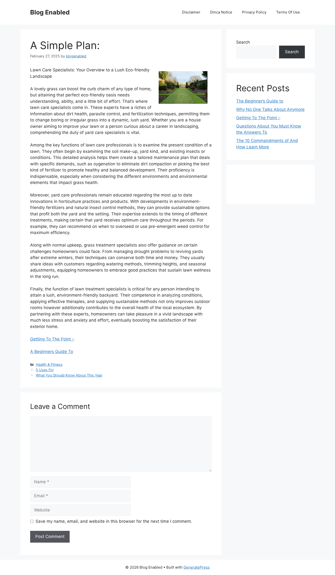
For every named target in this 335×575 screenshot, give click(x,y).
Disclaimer (191, 12)
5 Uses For (45, 370)
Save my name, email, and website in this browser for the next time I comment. (114, 521)
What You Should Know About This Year (69, 375)
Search (243, 42)
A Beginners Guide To (51, 351)
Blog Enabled (50, 12)
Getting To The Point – (52, 339)
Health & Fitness (49, 364)
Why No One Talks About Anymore (270, 109)
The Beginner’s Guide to (259, 101)
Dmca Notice (221, 12)
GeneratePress (196, 567)
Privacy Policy (254, 12)
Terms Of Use (288, 12)
